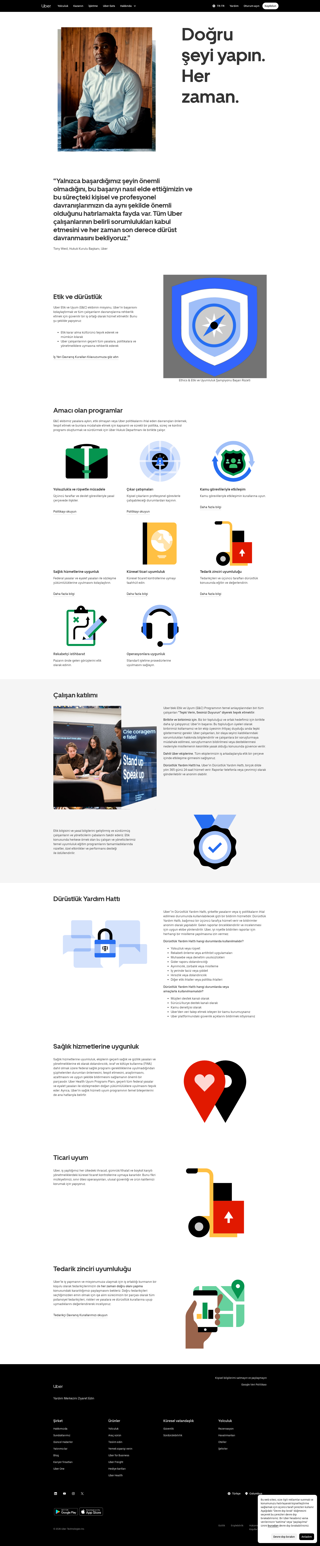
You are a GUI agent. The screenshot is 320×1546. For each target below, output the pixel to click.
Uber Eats (109, 5)
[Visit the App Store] (91, 1512)
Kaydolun (270, 5)
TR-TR (220, 5)
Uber (46, 6)
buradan (273, 1525)
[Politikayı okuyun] (86, 461)
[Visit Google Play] (66, 1512)
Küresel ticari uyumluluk (146, 572)
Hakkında (126, 5)
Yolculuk (63, 5)
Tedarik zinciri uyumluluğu (221, 572)
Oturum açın (251, 5)
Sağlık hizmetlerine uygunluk (76, 572)
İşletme (93, 5)
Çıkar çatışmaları (140, 489)
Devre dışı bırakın (284, 1536)
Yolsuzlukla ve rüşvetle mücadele (79, 489)
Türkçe (236, 1493)
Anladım (306, 1536)
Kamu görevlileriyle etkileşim (223, 489)
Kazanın (78, 5)
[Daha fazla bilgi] (233, 461)
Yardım (234, 5)
